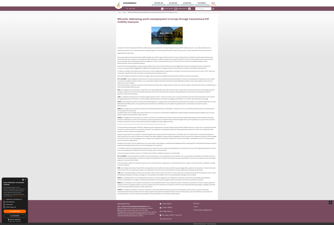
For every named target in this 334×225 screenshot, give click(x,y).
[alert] (15, 200)
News (124, 12)
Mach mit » (197, 203)
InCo (120, 12)
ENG (134, 9)
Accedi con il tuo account (200, 224)
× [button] (25, 179)
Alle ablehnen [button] (14, 216)
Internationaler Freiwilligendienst (203, 210)
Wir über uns (158, 3)
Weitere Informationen (19, 196)
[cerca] (213, 8)
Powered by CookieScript (14, 221)
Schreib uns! (187, 3)
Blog (213, 3)
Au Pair (196, 207)
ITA (127, 9)
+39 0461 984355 (166, 204)
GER (130, 9)
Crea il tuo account (211, 224)
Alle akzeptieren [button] (15, 211)
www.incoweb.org (167, 219)
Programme (202, 3)
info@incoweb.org (167, 211)
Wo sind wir (173, 3)
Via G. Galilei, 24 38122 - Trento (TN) (172, 215)
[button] (14, 219)
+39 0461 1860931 (167, 208)
